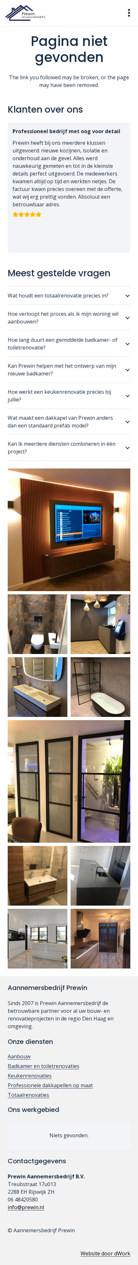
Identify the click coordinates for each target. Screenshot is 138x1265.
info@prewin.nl (26, 1207)
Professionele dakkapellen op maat (50, 1085)
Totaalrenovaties (28, 1094)
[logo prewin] (25, 13)
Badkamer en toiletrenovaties (43, 1066)
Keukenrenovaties (30, 1075)
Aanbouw (19, 1056)
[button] (129, 13)
